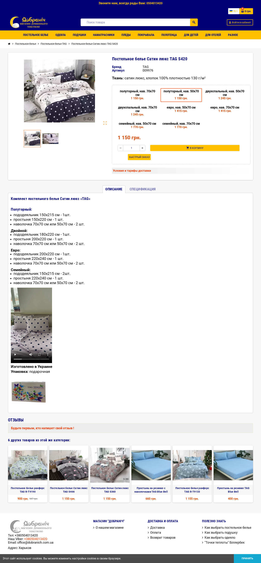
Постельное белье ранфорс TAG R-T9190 (28, 490)
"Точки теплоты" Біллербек (225, 542)
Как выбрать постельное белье (228, 527)
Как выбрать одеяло (220, 537)
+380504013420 (35, 539)
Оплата (155, 532)
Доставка (157, 527)
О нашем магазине (110, 527)
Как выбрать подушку (221, 532)
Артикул (118, 70)
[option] (27, 474)
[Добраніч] (30, 22)
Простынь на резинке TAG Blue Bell (233, 490)
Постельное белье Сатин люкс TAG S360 (110, 490)
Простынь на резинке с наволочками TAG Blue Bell (151, 490)
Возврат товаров (162, 537)
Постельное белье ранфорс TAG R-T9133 (192, 490)
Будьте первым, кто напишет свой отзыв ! (42, 428)
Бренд (116, 67)
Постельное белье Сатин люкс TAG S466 (69, 490)
